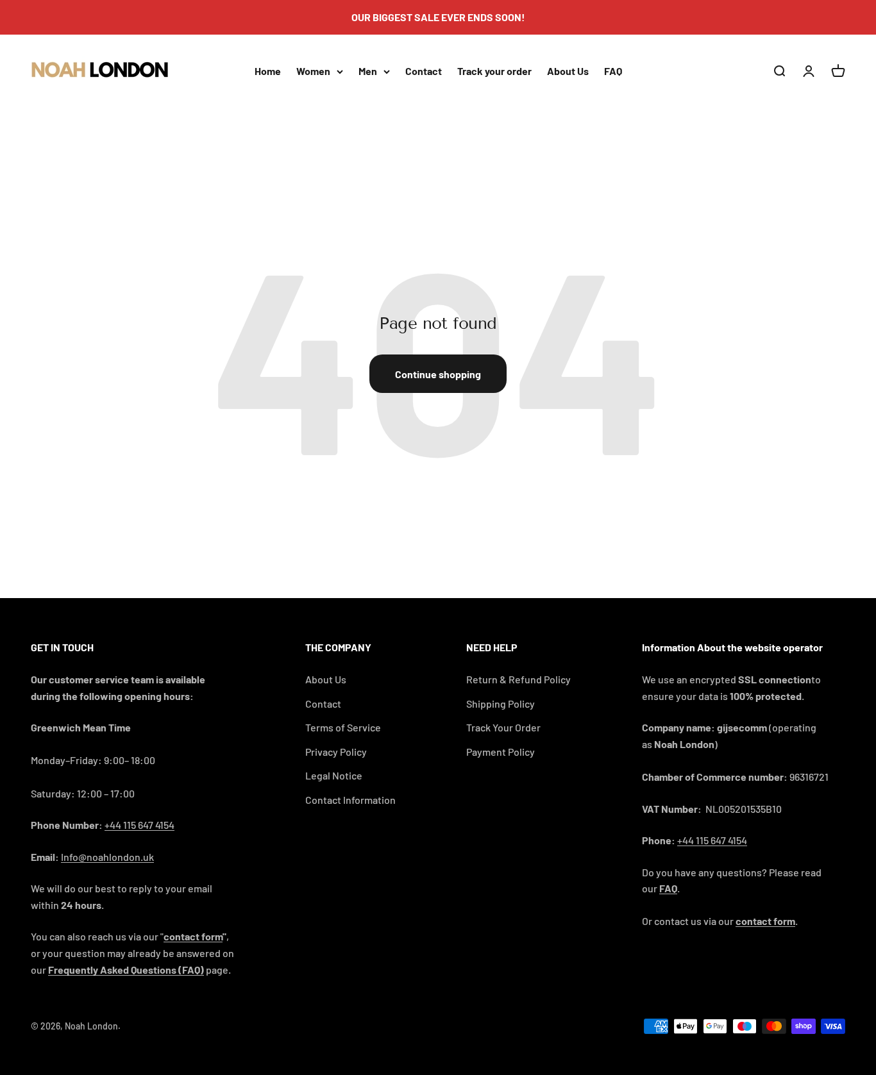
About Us (568, 71)
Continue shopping (438, 374)
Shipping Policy (500, 703)
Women (313, 71)
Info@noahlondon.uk (107, 857)
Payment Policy (500, 752)
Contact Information (350, 800)
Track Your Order (503, 727)
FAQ (613, 71)
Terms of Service (343, 727)
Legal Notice (333, 775)
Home (268, 71)
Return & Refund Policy (518, 679)
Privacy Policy (336, 752)
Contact (423, 71)
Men (367, 71)
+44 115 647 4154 (139, 825)
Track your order (494, 71)
